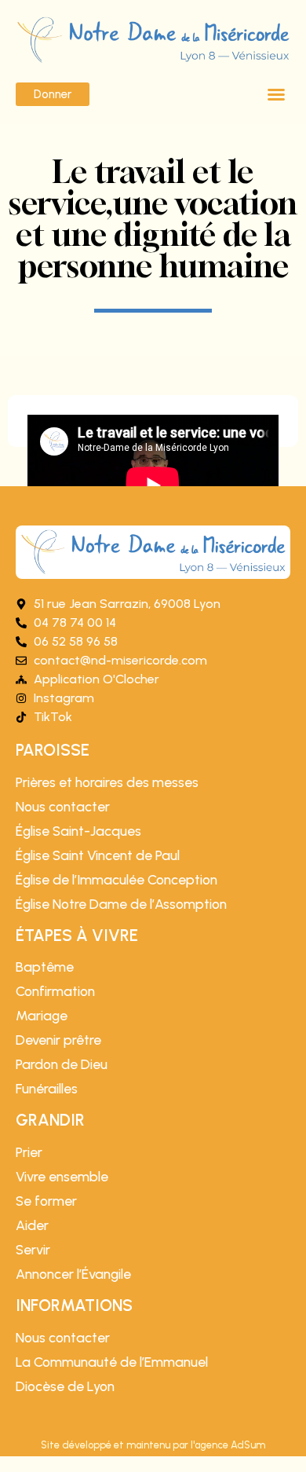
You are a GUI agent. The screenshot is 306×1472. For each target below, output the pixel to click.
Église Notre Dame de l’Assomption (121, 904)
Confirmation (55, 991)
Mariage (41, 1015)
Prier (29, 1152)
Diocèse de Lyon (65, 1386)
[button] (276, 94)
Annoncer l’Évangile (73, 1274)
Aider (32, 1225)
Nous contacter (63, 807)
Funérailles (47, 1089)
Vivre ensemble (62, 1177)
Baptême (45, 967)
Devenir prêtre (58, 1040)
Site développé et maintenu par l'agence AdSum (153, 1445)
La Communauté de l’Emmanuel (112, 1362)
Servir (33, 1250)
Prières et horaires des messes (107, 782)
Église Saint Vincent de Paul (98, 855)
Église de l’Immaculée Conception (116, 880)
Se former (46, 1201)
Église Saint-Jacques (78, 831)
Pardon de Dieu (61, 1064)
